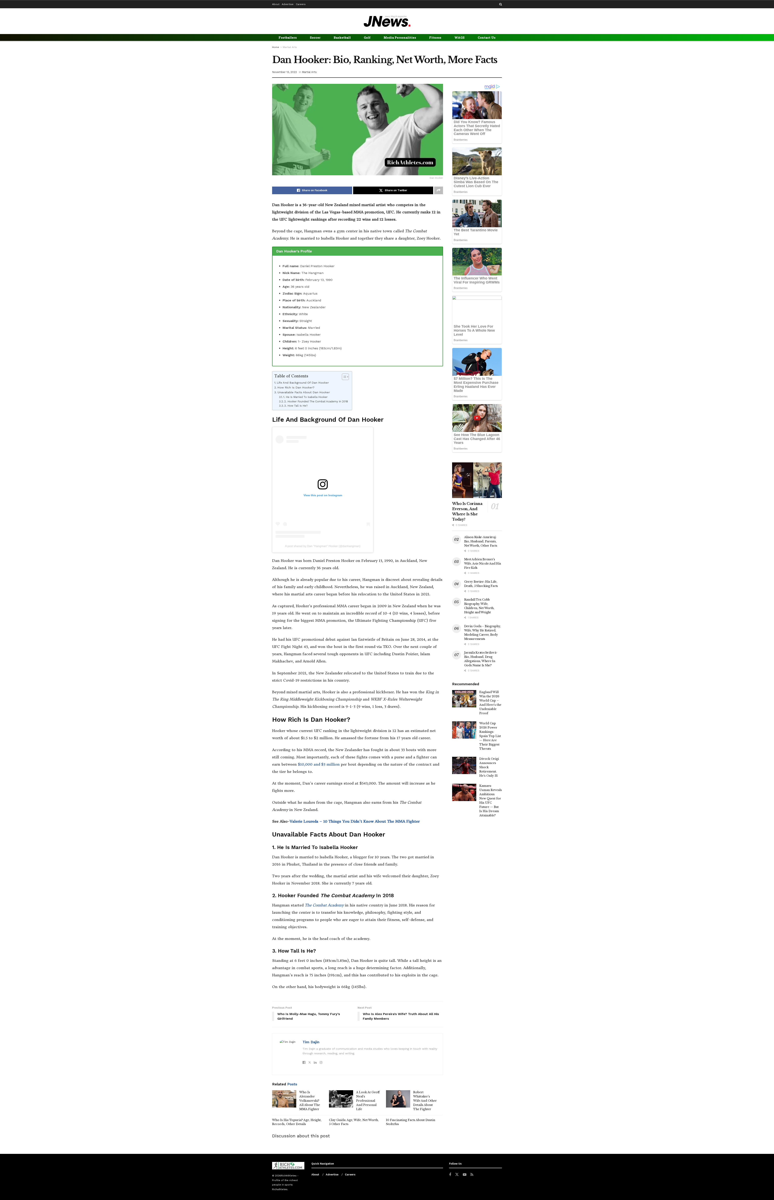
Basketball (342, 37)
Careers (301, 4)
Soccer (315, 37)
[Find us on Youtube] (464, 1174)
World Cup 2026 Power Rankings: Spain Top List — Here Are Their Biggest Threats (490, 736)
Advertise (287, 4)
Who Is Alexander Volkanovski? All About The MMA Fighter (309, 1100)
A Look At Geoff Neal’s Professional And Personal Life (368, 1100)
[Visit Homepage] (387, 21)
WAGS (459, 37)
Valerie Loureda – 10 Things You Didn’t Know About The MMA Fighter (355, 821)
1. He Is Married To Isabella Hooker (305, 397)
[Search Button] (500, 4)
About (275, 4)
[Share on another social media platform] (438, 190)
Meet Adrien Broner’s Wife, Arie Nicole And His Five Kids (482, 563)
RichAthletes (288, 1175)
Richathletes (279, 1189)
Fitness (435, 37)
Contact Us (486, 37)
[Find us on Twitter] (457, 1174)
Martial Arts (290, 47)
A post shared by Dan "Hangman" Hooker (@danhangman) (322, 546)
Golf (367, 37)
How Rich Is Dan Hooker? (295, 387)
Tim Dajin (311, 1042)
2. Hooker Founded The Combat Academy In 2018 (316, 401)
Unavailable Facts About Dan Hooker (303, 392)
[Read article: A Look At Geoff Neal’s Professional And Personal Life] (341, 1099)
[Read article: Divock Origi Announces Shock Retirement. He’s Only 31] (464, 765)
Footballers (288, 37)
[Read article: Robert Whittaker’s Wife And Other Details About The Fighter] (398, 1099)
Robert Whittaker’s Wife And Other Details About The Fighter (425, 1100)
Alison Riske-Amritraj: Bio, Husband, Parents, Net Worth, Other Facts (480, 541)
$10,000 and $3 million (318, 764)
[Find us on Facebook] (450, 1174)
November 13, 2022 (284, 72)
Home (275, 47)
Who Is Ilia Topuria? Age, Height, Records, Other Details (296, 1122)
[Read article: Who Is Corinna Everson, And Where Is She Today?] (477, 480)
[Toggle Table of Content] (343, 376)
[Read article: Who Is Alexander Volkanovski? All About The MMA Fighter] (284, 1099)
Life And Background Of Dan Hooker (303, 382)
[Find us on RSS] (471, 1174)
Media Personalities (400, 37)
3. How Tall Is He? (296, 405)
